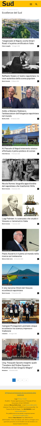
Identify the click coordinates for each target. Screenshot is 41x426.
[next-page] (26, 380)
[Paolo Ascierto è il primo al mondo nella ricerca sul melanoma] (20, 240)
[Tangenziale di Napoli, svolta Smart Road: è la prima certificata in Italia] (20, 27)
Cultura (4, 215)
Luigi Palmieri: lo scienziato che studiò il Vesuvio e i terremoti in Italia (20, 219)
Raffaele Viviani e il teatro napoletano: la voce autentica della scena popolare (20, 77)
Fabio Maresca (6, 153)
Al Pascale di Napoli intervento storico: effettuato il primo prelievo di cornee (20, 149)
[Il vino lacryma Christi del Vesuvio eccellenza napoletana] (20, 275)
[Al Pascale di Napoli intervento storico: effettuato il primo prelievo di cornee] (20, 135)
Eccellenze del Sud (7, 37)
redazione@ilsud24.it (20, 411)
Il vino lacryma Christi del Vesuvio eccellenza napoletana (17, 289)
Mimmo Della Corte (7, 259)
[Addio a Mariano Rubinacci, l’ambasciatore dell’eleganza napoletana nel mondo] (20, 97)
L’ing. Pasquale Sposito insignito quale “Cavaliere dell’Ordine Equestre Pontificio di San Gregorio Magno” (19, 365)
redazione (4, 333)
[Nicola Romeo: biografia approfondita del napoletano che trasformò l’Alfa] (20, 170)
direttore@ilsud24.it (31, 405)
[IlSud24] (17, 3)
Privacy (20, 399)
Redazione (5, 370)
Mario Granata (6, 81)
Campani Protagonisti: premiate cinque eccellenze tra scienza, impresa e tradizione (19, 328)
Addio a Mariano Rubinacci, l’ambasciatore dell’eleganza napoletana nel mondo (20, 113)
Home (3, 9)
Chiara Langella (6, 46)
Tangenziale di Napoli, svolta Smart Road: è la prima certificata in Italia (18, 42)
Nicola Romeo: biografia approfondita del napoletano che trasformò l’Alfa (19, 184)
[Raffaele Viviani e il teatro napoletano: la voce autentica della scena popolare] (20, 62)
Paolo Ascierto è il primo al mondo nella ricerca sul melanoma (20, 255)
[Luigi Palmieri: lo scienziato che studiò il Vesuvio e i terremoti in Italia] (20, 205)
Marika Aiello (5, 118)
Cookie (25, 399)
